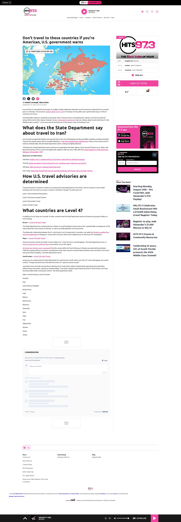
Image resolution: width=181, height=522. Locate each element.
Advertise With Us (63, 457)
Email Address (130, 159)
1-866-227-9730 (138, 83)
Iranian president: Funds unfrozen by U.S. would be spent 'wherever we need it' (57, 163)
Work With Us (27, 461)
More (112, 17)
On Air (81, 17)
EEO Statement (28, 468)
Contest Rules (27, 464)
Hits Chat (106, 17)
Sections (5, 2)
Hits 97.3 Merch (97, 17)
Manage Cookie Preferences (16, 496)
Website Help (96, 457)
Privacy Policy (75, 493)
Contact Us (26, 457)
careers (115, 493)
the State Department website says (75, 141)
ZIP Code (120, 159)
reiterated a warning (65, 120)
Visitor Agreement (64, 493)
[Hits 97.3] (90, 3)
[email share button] (33, 98)
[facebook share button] (24, 98)
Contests (88, 17)
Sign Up (137, 169)
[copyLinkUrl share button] (37, 98)
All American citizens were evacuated (36, 248)
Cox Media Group (17, 493)
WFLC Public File (28, 472)
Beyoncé (92, 12)
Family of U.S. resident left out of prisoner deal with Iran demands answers (57, 159)
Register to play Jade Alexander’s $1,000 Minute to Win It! (144, 224)
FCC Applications (28, 475)
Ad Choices (103, 493)
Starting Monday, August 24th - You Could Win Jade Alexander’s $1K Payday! (143, 192)
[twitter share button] (28, 98)
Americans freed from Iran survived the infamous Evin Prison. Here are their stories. (62, 171)
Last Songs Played (72, 17)
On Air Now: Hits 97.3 (137, 55)
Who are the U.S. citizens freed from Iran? (45, 167)
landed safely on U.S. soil (55, 112)
